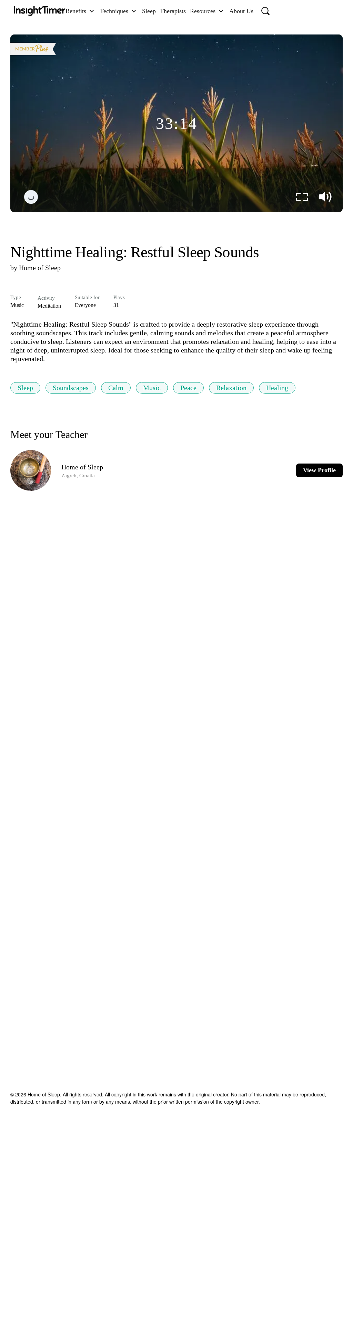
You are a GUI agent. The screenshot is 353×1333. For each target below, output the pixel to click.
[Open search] (265, 11)
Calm (115, 387)
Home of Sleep (40, 267)
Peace (188, 387)
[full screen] (302, 197)
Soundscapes (71, 387)
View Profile (319, 470)
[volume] (325, 197)
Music (152, 387)
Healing (277, 387)
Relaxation (231, 387)
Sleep (25, 387)
